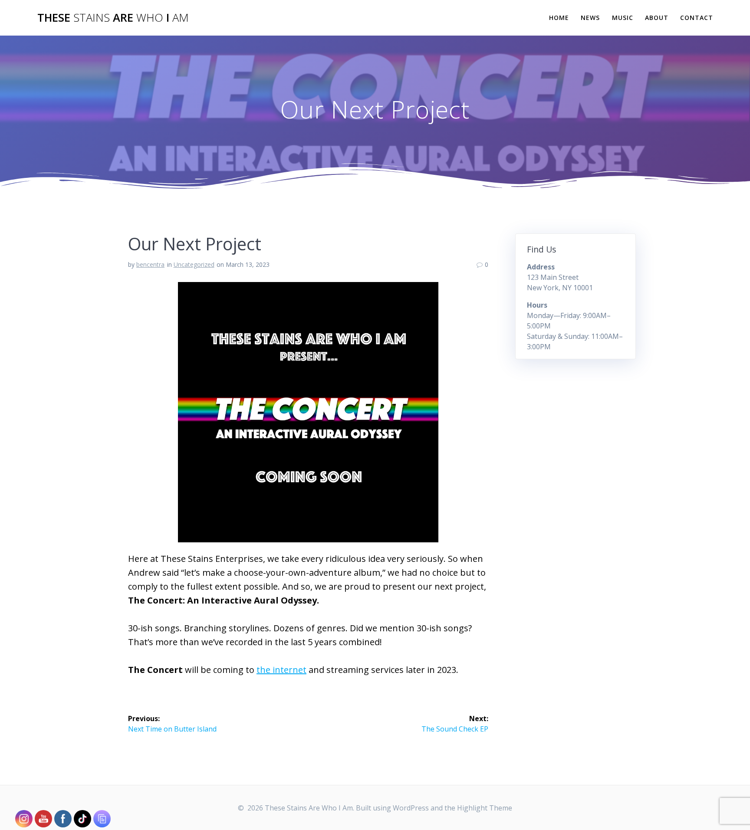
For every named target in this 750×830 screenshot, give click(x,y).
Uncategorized (194, 264)
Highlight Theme (484, 808)
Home (559, 17)
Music (622, 17)
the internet (281, 670)
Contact (696, 17)
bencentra (150, 264)
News (590, 17)
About (656, 17)
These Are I (113, 17)
